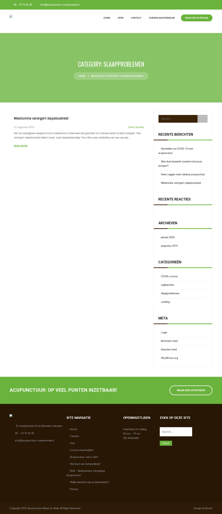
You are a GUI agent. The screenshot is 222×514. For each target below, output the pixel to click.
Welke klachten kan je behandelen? (89, 482)
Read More (21, 146)
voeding (165, 301)
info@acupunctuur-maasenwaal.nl (59, 4)
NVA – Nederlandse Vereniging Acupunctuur (85, 473)
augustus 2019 (169, 245)
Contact (136, 18)
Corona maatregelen (162, 18)
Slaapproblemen (170, 293)
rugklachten (167, 284)
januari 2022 (168, 237)
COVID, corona (169, 276)
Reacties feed (169, 349)
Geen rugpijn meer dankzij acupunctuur (183, 174)
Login (164, 332)
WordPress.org (169, 358)
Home (107, 18)
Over (120, 18)
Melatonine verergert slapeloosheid (41, 118)
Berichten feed (169, 341)
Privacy (74, 489)
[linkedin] (209, 4)
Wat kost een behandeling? (85, 464)
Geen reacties (136, 127)
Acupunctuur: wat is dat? (84, 457)
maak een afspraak (196, 18)
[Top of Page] (212, 504)
